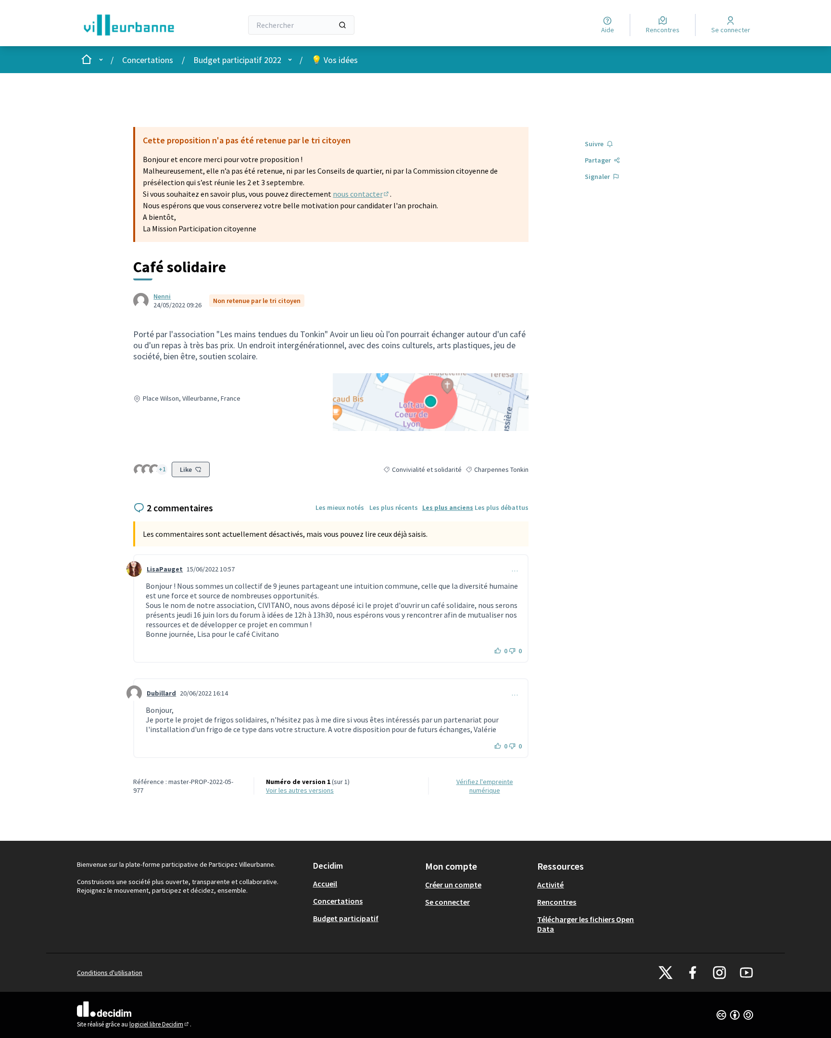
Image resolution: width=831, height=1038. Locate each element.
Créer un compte (453, 884)
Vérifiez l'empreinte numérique (484, 786)
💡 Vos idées (334, 59)
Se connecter (447, 902)
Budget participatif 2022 (237, 59)
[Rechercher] (342, 25)
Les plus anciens (447, 507)
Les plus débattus (502, 507)
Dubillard (161, 693)
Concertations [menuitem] (338, 901)
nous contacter (361, 194)
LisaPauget (165, 569)
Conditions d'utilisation (109, 972)
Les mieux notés (339, 507)
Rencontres (556, 902)
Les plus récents (393, 507)
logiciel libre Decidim (159, 1024)
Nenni (162, 296)
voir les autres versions (300, 790)
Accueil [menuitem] (325, 883)
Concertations (147, 59)
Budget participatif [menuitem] (345, 918)
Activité (550, 884)
